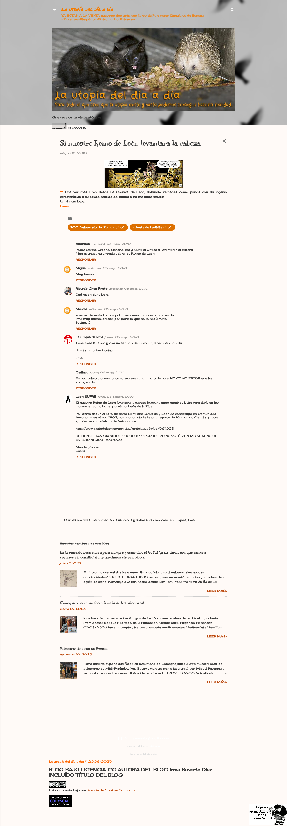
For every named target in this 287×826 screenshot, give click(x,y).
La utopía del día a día (87, 9)
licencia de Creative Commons (111, 790)
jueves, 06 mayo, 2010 (122, 337)
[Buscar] (232, 11)
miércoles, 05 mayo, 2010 (111, 243)
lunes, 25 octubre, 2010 (116, 396)
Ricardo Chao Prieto (92, 288)
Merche (81, 309)
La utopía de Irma (89, 337)
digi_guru (155, 746)
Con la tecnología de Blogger (146, 738)
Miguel (81, 268)
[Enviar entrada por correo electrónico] (70, 219)
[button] (224, 142)
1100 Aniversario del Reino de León (98, 227)
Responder (86, 259)
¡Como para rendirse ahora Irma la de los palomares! (102, 603)
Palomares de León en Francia (84, 648)
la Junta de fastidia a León (152, 227)
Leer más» (217, 591)
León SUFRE (86, 396)
